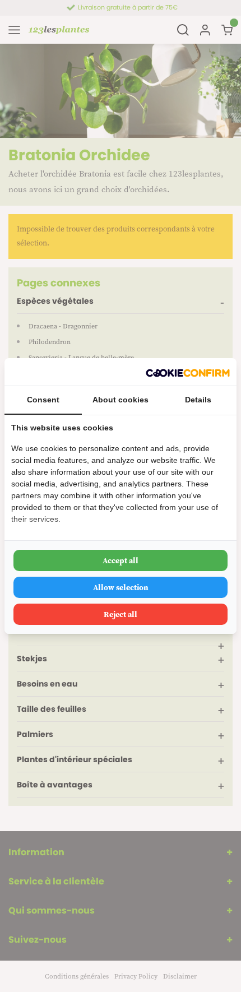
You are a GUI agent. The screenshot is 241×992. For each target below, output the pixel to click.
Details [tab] (198, 399)
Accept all (120, 560)
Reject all (120, 614)
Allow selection (121, 587)
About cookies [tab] (120, 399)
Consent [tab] (43, 399)
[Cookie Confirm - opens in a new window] (188, 372)
